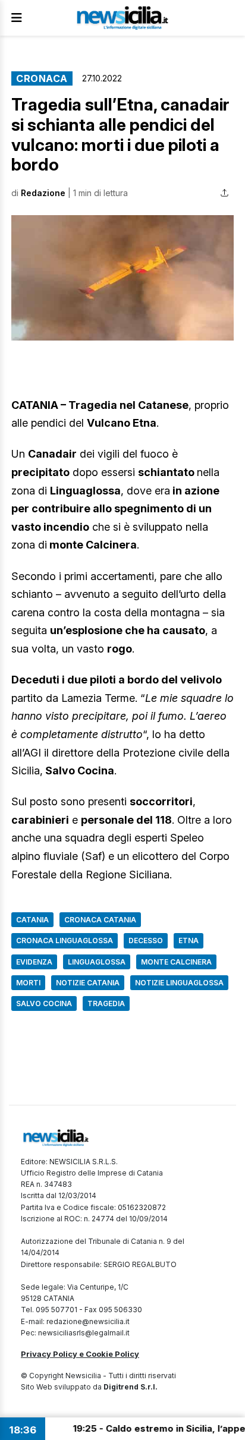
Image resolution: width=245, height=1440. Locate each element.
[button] (122, 277)
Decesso (145, 940)
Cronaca (42, 78)
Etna (188, 940)
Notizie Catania (88, 982)
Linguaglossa (96, 961)
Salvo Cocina (44, 1003)
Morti (28, 982)
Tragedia (106, 1003)
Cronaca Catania (100, 919)
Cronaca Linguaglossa (64, 940)
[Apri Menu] (16, 18)
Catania (32, 919)
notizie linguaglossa (179, 982)
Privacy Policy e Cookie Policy (80, 1354)
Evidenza (34, 961)
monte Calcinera (176, 961)
